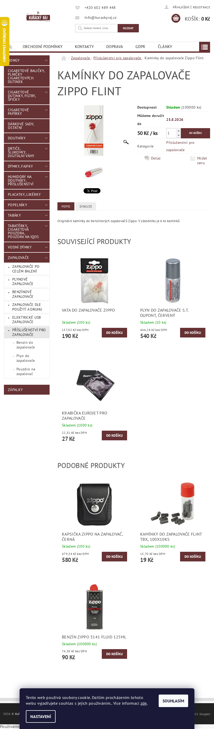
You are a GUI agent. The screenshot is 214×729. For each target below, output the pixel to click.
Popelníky (17, 205)
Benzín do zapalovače (25, 344)
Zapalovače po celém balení (25, 269)
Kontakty (84, 46)
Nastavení (40, 716)
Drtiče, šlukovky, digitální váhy (21, 152)
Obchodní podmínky (42, 46)
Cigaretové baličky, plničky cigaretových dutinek (26, 76)
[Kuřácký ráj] (38, 16)
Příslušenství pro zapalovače (29, 332)
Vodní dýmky (20, 247)
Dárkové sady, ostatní (21, 126)
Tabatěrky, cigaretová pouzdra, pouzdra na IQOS (23, 231)
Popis (66, 206)
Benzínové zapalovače (22, 294)
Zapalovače (18, 257)
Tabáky (14, 215)
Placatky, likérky (24, 194)
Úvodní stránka (10, 46)
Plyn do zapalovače (25, 358)
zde (143, 703)
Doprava (114, 46)
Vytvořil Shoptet (198, 714)
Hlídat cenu (202, 160)
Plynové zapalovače (22, 281)
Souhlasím (173, 700)
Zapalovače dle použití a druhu (27, 307)
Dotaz (156, 158)
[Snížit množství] (178, 135)
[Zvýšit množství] (178, 130)
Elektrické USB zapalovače (26, 319)
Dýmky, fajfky (20, 166)
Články (165, 46)
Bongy (14, 60)
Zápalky (15, 389)
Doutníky (17, 138)
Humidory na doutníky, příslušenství (20, 180)
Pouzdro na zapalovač (25, 371)
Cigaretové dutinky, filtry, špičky (21, 96)
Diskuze (86, 206)
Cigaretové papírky (18, 112)
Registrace (201, 7)
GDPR (140, 46)
